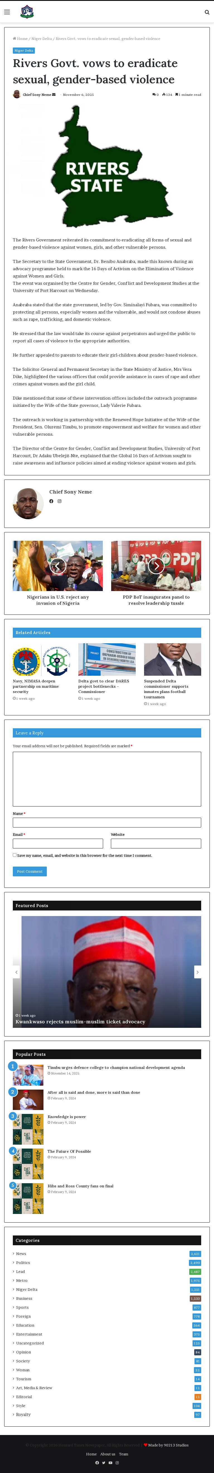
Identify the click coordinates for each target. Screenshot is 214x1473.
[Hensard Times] (27, 12)
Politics (23, 1262)
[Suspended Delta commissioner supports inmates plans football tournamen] (172, 659)
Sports (22, 1307)
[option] (107, 972)
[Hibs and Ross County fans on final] (28, 1198)
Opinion (23, 1352)
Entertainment (29, 1334)
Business (24, 1298)
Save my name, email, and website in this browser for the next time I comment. (84, 855)
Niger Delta (41, 38)
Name (19, 813)
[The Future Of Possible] (28, 1164)
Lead (20, 1271)
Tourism (23, 1379)
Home (22, 38)
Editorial (24, 1396)
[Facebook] (52, 501)
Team (123, 1454)
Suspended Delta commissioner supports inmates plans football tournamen (166, 689)
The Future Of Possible (69, 1151)
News (21, 1253)
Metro (22, 1280)
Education (25, 1325)
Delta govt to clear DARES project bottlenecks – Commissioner (103, 686)
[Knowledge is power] (28, 1129)
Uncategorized (30, 1343)
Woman (23, 1370)
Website (118, 834)
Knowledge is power (67, 1116)
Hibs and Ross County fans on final (80, 1186)
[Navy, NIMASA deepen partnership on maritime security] (41, 659)
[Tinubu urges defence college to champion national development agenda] (28, 1075)
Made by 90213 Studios (168, 1445)
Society (23, 1361)
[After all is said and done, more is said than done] (28, 1100)
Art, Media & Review (34, 1388)
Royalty (23, 1414)
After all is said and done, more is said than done (94, 1092)
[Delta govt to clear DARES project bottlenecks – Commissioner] (106, 659)
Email (19, 834)
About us (107, 1454)
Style (20, 1405)
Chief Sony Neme (37, 94)
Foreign (23, 1316)
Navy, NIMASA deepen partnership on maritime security (36, 686)
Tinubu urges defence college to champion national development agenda (116, 1067)
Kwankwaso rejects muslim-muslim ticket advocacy (80, 1021)
